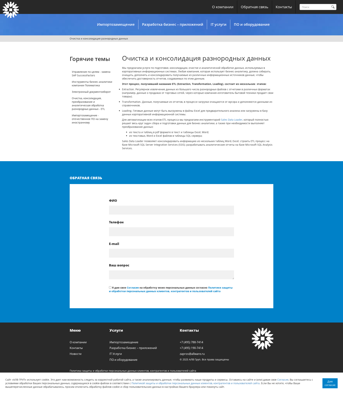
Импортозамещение (116, 24)
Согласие (283, 379)
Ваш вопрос (119, 265)
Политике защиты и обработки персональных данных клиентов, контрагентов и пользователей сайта (171, 289)
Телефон (116, 222)
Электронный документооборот (91, 91)
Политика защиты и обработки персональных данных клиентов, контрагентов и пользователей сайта (133, 370)
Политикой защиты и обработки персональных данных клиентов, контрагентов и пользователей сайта (195, 383)
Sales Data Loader (231, 119)
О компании (222, 6)
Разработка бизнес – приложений (172, 24)
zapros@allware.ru (192, 354)
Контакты (284, 6)
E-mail (114, 244)
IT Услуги (116, 354)
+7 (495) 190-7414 (191, 348)
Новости (75, 354)
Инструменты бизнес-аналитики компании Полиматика (92, 83)
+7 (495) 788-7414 (191, 342)
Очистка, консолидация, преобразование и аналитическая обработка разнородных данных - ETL (88, 103)
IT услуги (219, 24)
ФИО (113, 200)
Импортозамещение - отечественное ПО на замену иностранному (90, 119)
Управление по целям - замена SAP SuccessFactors (91, 73)
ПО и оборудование (252, 24)
